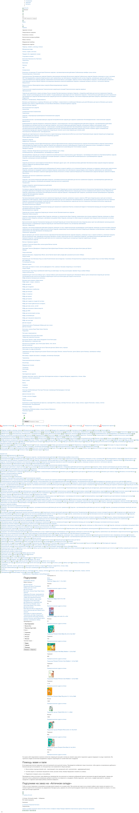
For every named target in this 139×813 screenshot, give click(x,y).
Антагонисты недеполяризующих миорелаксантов (57, 134)
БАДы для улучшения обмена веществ (32, 308)
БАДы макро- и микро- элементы (31, 282)
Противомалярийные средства (108, 154)
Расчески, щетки (71, 351)
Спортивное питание (27, 56)
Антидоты (25, 185)
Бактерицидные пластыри (63, 390)
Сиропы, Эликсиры (27, 150)
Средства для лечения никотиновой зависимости (74, 189)
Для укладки (61, 254)
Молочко (27, 347)
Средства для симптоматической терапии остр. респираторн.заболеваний (66, 223)
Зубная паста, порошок (61, 347)
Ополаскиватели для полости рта (31, 276)
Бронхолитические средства (29, 222)
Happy (27, 643)
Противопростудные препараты (30, 206)
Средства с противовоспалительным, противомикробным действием (59, 128)
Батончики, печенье (27, 329)
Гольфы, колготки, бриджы (29, 396)
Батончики (25, 59)
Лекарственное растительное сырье (42, 150)
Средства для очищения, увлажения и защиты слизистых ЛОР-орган (72, 198)
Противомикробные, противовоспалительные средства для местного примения (94, 199)
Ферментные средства (34, 79)
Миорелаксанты (69, 190)
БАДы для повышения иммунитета (31, 318)
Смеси (41, 329)
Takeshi (27, 645)
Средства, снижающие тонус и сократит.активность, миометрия (92, 234)
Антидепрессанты (40, 190)
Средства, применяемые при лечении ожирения (84, 216)
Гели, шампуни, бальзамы (59, 266)
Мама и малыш (39, 574)
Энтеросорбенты (86, 79)
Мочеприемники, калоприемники (31, 404)
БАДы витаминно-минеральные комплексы (33, 278)
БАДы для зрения (27, 296)
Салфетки (25, 244)
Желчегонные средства (73, 76)
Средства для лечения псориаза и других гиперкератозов (93, 128)
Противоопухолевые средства (95, 162)
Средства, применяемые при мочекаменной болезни (67, 229)
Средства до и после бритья (73, 266)
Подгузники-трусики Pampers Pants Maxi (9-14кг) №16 (61, 747)
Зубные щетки (80, 351)
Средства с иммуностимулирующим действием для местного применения (52, 199)
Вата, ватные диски (43, 244)
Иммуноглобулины (27, 85)
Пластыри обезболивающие (29, 390)
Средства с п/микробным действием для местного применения (90, 93)
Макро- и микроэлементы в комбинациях (65, 102)
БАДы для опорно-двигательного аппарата (33, 303)
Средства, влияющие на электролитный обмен (58, 216)
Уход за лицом (26, 268)
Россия (27, 636)
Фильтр (33, 580)
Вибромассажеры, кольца (37, 409)
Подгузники (25, 330)
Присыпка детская (50, 347)
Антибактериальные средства (30, 239)
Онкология (25, 160)
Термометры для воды (28, 351)
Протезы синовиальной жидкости (78, 206)
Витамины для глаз (49, 102)
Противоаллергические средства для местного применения (53, 96)
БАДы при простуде (27, 320)
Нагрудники (43, 339)
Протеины (39, 59)
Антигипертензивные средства (96, 143)
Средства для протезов (103, 274)
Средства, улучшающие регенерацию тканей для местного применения (50, 181)
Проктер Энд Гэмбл (30, 628)
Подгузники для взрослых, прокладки (43, 402)
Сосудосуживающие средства (42, 202)
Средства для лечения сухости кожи (59, 130)
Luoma (24, 398)
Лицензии (28, 2)
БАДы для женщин (27, 291)
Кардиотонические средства (40, 145)
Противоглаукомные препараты (64, 93)
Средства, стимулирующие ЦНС (71, 192)
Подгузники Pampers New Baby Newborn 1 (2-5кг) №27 (61, 651)
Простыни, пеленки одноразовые (31, 378)
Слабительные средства (85, 76)
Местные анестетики (76, 134)
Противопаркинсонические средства (52, 192)
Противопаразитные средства (30, 210)
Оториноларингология (28, 195)
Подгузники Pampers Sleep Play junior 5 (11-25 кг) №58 (61, 696)
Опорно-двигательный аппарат (30, 137)
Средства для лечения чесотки (49, 212)
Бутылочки (25, 339)
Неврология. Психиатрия (29, 186)
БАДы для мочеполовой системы (31, 313)
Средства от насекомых (65, 258)
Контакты (28, 4)
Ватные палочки (53, 244)
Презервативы (26, 409)
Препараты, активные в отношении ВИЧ (64, 156)
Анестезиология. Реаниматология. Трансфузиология (36, 131)
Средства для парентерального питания (33, 134)
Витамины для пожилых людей (30, 103)
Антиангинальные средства (80, 143)
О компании (29, 1)
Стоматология (26, 177)
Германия (27, 632)
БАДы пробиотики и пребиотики (30, 289)
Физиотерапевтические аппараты (31, 360)
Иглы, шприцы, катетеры (59, 402)
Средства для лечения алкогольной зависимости (47, 189)
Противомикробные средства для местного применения (76, 201)
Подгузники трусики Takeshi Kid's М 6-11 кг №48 (59, 712)
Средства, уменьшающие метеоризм (56, 76)
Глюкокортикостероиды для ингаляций (48, 222)
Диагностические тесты (28, 394)
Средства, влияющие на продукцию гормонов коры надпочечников (99, 168)
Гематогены (25, 60)
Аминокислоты (32, 59)
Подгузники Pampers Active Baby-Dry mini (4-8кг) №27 (61, 634)
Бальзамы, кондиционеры (34, 254)
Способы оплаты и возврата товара (50, 808)
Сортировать (27, 580)
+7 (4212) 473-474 (27, 795)
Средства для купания (41, 351)
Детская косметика (27, 345)
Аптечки (24, 371)
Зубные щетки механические (58, 274)
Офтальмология (26, 90)
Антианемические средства (52, 115)
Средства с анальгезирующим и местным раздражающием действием (70, 123)
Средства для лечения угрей (77, 130)
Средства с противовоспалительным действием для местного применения (68, 179)
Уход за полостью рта (28, 272)
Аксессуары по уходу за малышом (31, 349)
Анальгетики (25, 109)
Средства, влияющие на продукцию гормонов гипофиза (37, 170)
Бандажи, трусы (34, 343)
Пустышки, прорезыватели (29, 333)
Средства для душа (73, 248)
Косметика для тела (27, 258)
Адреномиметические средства (64, 143)
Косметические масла (53, 258)
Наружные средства (27, 139)
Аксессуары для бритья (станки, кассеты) (33, 266)
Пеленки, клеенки (62, 351)
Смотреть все (3, 453)
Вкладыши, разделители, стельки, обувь (75, 376)
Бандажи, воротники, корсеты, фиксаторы (33, 376)
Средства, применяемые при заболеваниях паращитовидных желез (70, 170)
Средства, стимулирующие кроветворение (33, 115)
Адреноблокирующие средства (48, 143)
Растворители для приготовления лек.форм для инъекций (37, 156)
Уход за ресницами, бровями (69, 270)
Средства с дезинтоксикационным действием (40, 185)
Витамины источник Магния (46, 103)
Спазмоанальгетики (27, 111)
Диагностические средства (29, 105)
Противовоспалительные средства (31, 126)
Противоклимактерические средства (65, 234)
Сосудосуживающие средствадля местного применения (66, 94)
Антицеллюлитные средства (79, 258)
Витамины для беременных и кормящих (33, 102)
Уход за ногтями (100, 258)
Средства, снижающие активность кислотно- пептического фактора (91, 81)
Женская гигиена (26, 246)
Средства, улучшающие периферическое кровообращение (57, 146)
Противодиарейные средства (33, 78)
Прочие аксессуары (52, 351)
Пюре (37, 329)
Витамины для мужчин (106, 102)
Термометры (25, 358)
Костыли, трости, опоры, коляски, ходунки (77, 402)
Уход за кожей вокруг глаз (55, 270)
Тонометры (25, 367)
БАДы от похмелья (27, 294)
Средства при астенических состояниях (103, 218)
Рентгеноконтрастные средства (30, 107)
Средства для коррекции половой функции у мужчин (96, 229)
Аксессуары (40, 335)
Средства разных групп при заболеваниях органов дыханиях (98, 222)
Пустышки (33, 335)
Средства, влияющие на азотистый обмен (99, 227)
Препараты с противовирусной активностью (88, 154)
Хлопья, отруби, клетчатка (29, 51)
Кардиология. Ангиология (29, 141)
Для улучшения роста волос (72, 254)
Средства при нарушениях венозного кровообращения (63, 145)
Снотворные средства (28, 189)
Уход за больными (27, 400)
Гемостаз (24, 117)
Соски (48, 339)
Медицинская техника (28, 365)
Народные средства (27, 148)
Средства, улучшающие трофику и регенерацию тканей (91, 125)
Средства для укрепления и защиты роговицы (34, 93)
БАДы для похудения (28, 286)
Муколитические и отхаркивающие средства (34, 223)
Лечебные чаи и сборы (58, 150)
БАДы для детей (26, 284)
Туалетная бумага (33, 244)
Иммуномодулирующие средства (59, 85)
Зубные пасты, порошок (44, 274)
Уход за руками (91, 258)
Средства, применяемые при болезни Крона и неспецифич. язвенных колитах (61, 79)
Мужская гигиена (26, 264)
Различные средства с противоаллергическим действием (60, 72)
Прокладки (25, 248)
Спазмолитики (37, 111)
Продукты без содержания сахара (31, 54)
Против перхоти (53, 254)
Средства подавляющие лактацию (87, 238)
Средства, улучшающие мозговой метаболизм (34, 158)
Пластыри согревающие (49, 390)
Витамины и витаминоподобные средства (65, 103)
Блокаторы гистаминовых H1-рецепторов (33, 72)
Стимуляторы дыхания (52, 135)
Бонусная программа (88, 808)
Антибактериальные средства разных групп (64, 154)
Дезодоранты (37, 248)
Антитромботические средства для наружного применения (68, 119)
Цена (48, 578)
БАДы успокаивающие (28, 315)
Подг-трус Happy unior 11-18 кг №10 (56, 581)
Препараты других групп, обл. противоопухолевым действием (70, 162)
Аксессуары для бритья (85, 248)
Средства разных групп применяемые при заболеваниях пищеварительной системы (63, 78)
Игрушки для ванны (27, 325)
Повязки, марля (26, 391)
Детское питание (26, 326)
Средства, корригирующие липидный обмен (34, 216)
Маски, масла (45, 254)
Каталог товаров (31, 574)
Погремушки (36, 325)
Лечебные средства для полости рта (50, 276)
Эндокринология (26, 166)
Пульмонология (26, 219)
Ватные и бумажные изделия (30, 242)
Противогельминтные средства (66, 212)
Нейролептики (109, 190)
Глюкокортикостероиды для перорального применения (54, 206)
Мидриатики (25, 98)
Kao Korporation (29, 624)
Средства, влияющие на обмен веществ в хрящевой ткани (77, 218)
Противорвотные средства (39, 76)
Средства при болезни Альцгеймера (55, 190)
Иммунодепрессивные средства (41, 85)
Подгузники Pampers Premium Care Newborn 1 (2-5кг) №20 (62, 661)
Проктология (25, 173)
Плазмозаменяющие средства (90, 134)
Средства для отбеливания (74, 274)
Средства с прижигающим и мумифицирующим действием (56, 126)
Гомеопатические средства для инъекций (54, 89)
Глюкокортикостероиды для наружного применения (36, 130)
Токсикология (26, 182)
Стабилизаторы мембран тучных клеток (85, 72)
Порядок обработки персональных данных (71, 808)
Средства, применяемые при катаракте (105, 96)
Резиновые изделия (27, 410)
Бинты (24, 382)
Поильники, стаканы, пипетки (96, 402)
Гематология (25, 113)
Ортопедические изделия (29, 374)
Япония (27, 638)
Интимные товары (27, 406)
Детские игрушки (26, 322)
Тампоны (30, 248)
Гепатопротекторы (27, 76)
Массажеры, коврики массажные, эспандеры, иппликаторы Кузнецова (41, 355)
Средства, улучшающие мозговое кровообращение (93, 192)
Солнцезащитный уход (28, 262)
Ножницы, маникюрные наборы (92, 351)
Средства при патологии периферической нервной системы (89, 190)
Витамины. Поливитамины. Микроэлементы (34, 99)
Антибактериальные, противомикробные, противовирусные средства (40, 152)
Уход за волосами (27, 252)
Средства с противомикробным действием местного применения (45, 238)
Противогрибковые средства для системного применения (37, 154)
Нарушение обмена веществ (30, 214)
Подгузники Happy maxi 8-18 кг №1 (56, 598)
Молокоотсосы (26, 343)
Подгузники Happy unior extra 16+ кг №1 (57, 616)
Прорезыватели (26, 335)
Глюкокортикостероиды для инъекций (97, 206)
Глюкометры (25, 353)
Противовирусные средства (29, 96)
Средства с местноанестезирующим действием (81, 96)
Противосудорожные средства (36, 194)
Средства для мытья (39, 347)
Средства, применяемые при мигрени (32, 192)
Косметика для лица (27, 270)
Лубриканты (52, 409)
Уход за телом (26, 256)
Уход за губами (82, 270)
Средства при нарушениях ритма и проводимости (91, 145)
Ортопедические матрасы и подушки (54, 376)
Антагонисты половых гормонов (66, 171)
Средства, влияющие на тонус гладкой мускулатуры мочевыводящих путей (68, 227)
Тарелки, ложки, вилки (34, 339)
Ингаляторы (25, 362)
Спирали (46, 409)
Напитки (24, 65)
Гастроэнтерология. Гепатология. (31, 74)
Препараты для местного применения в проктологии (36, 175)
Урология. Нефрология (28, 225)
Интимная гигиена (63, 248)
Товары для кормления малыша (30, 337)
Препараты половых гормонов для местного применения (65, 236)
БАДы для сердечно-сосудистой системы (33, 301)
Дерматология (26, 121)
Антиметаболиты (48, 162)
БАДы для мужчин (27, 298)
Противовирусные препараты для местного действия (36, 125)
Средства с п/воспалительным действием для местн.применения (99, 94)
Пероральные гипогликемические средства (86, 171)
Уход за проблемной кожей (40, 270)
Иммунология (26, 82)
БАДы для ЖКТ (26, 310)
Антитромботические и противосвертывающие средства (37, 119)
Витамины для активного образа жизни (32, 280)
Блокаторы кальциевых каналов (30, 143)
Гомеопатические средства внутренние (32, 89)
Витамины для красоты (94, 102)
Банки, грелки (26, 380)
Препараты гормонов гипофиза (106, 171)
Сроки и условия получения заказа (31, 808)
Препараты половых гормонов (30, 168)
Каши (34, 329)
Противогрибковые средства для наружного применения (88, 126)
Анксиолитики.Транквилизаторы (95, 189)
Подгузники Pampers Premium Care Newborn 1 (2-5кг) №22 (62, 678)
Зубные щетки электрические (89, 274)
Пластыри (25, 387)
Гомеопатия (25, 86)
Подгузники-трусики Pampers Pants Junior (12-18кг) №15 (62, 729)
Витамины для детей (82, 102)
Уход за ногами (43, 258)
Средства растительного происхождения (33, 162)
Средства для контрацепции (70, 238)
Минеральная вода (27, 49)
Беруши (24, 413)
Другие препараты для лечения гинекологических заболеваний (39, 234)
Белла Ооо (28, 626)
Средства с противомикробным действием (100, 123)
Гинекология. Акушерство (29, 232)
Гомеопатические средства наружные (76, 89)
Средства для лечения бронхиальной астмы (70, 222)
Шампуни (24, 254)
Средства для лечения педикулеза (31, 212)
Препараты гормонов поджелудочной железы (46, 171)
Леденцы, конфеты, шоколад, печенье (32, 47)
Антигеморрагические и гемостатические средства (97, 119)
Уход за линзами (51, 93)
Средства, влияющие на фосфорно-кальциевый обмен (46, 218)
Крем (23, 347)
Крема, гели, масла (51, 343)
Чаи (23, 67)
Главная (24, 574)
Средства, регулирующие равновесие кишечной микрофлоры (57, 81)
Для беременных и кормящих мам (31, 341)
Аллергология (26, 70)
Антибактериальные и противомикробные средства (88, 156)
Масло (32, 347)
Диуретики (30, 145)
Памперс (27, 647)
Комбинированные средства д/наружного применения (36, 123)
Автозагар (36, 258)
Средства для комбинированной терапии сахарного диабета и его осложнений (60, 168)
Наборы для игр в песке (46, 325)
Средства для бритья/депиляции (49, 248)
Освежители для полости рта (30, 274)
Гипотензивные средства (80, 146)
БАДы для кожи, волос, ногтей (30, 306)
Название (50, 579)
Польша (27, 634)
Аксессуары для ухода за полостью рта (70, 276)
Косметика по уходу (27, 402)
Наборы (24, 250)
